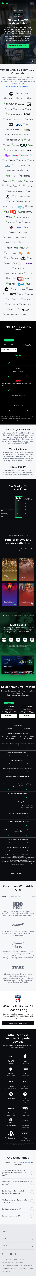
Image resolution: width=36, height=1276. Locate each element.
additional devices (17, 1047)
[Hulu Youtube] (12, 1254)
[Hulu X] (8, 1254)
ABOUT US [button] (6, 1246)
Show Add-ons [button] (16, 874)
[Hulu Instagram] (16, 1254)
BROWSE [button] (5, 1231)
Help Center (27, 1163)
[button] (33, 61)
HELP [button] (4, 1239)
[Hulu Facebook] (4, 1254)
